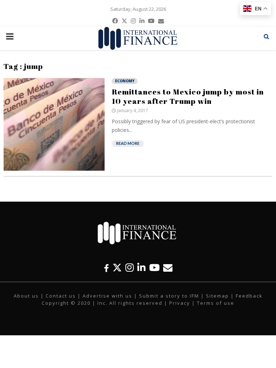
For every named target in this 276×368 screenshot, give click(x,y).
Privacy (179, 303)
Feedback (249, 296)
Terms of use (215, 303)
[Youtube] (154, 268)
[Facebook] (106, 268)
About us (26, 296)
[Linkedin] (141, 268)
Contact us (61, 296)
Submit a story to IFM (169, 296)
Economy (124, 80)
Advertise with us (107, 296)
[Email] (167, 268)
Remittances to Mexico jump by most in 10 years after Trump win (188, 96)
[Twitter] (117, 268)
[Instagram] (129, 268)
